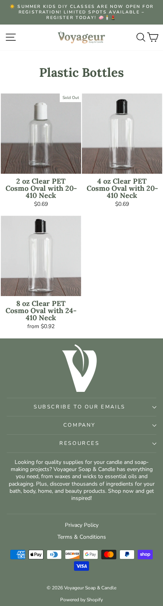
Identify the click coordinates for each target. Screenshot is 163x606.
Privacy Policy (82, 525)
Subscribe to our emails (79, 406)
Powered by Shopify (81, 600)
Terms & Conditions (81, 537)
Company (79, 425)
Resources (79, 443)
